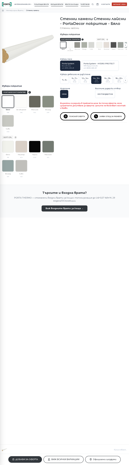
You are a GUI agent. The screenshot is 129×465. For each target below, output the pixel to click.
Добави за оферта (26, 459)
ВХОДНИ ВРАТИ (57, 4)
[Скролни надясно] (125, 45)
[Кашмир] (21, 147)
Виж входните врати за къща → (64, 208)
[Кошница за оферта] (97, 4)
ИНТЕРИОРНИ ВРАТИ (22, 4)
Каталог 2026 (119, 4)
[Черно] (35, 147)
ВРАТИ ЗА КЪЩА (72, 4)
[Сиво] (8, 121)
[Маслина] (35, 102)
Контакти (105, 4)
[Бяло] (8, 102)
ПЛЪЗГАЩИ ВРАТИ (41, 4)
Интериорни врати (15, 10)
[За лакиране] (21, 102)
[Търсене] (93, 4)
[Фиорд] (48, 102)
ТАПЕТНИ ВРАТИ (86, 4)
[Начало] (3, 10)
